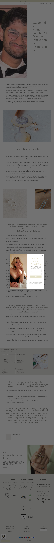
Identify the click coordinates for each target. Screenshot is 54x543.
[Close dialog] (43, 256)
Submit (35, 276)
